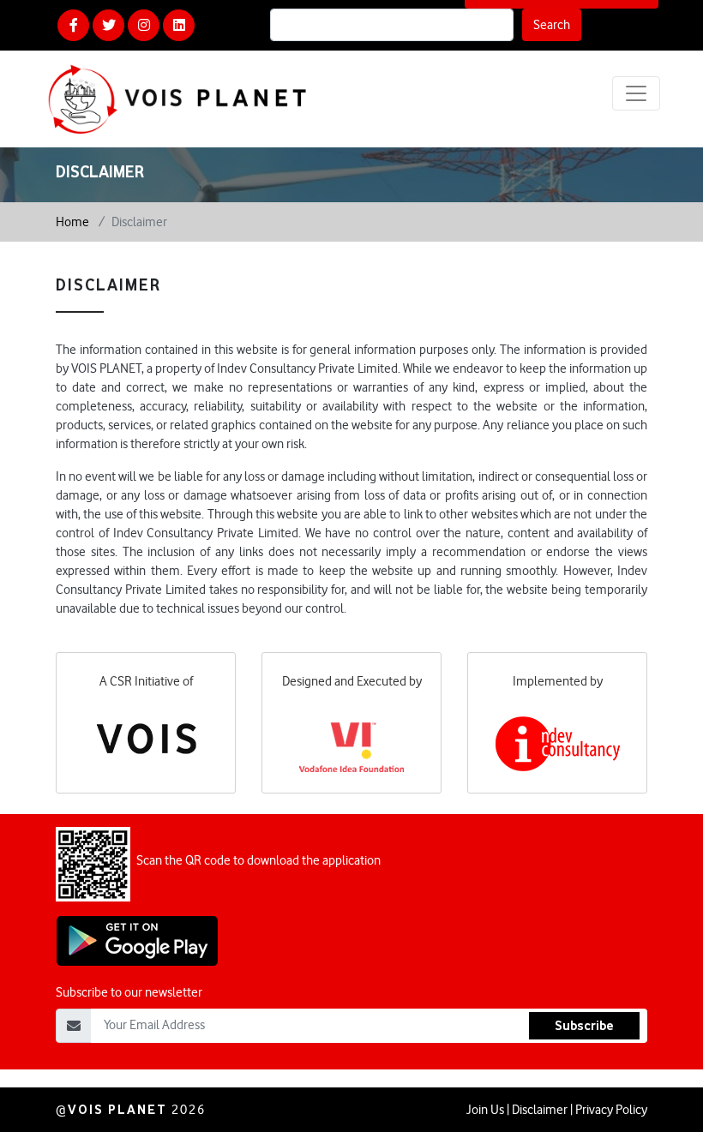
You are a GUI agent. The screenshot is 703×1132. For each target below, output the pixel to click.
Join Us (485, 1109)
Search (551, 25)
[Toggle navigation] (636, 93)
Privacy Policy (611, 1109)
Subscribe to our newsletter (129, 992)
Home (72, 222)
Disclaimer (540, 1109)
